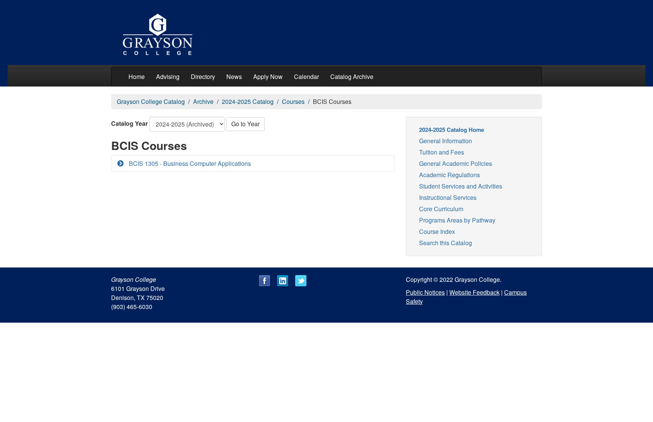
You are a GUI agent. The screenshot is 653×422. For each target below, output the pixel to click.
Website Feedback (474, 292)
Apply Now (268, 76)
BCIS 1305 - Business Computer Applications (189, 163)
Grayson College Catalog (151, 101)
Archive (203, 101)
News (234, 76)
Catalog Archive (351, 76)
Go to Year (245, 123)
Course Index (437, 231)
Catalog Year (129, 123)
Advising (167, 76)
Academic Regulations (449, 174)
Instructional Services (448, 197)
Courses (293, 101)
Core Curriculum (441, 208)
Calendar (306, 76)
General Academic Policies (455, 163)
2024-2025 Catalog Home (451, 129)
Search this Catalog (445, 242)
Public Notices (425, 292)
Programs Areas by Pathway (457, 220)
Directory (203, 76)
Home (136, 76)
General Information (445, 140)
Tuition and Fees (441, 152)
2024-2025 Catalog (248, 101)
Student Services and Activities (460, 186)
